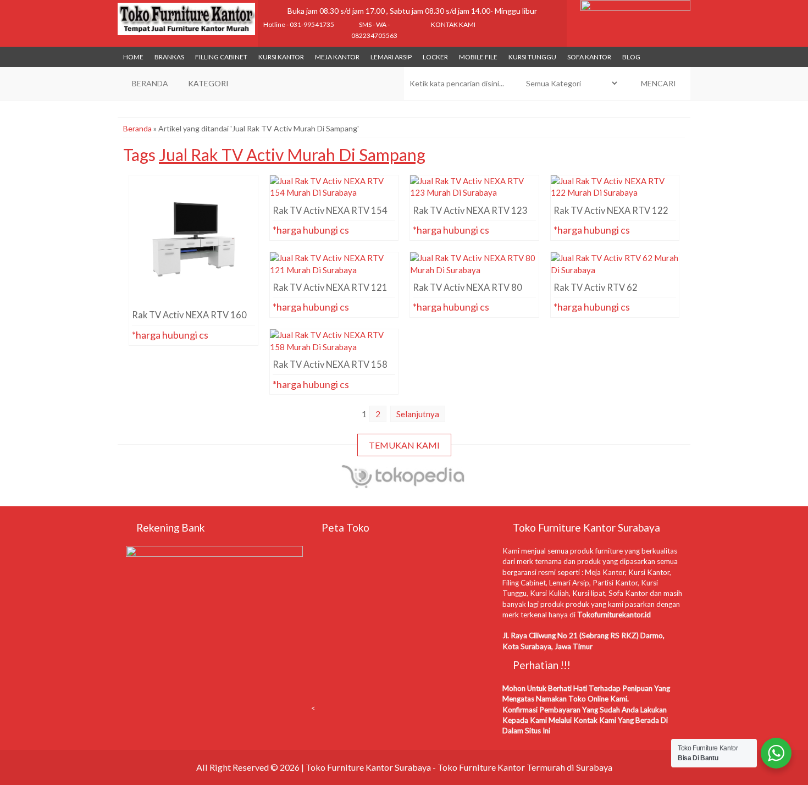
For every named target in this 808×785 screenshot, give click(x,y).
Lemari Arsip (391, 57)
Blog (631, 57)
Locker (435, 57)
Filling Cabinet (221, 57)
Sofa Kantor (589, 57)
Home (133, 57)
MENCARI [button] (657, 83)
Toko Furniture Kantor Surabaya (368, 767)
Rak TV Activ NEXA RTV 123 (474, 195)
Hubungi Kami (196, 283)
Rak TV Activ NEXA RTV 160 (193, 195)
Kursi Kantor (281, 57)
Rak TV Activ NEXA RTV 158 (333, 349)
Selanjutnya (417, 414)
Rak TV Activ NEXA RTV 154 (333, 195)
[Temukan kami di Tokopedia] (403, 484)
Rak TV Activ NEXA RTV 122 (614, 195)
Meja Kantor (337, 57)
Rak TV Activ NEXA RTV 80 (474, 272)
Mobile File (478, 57)
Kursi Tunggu (532, 57)
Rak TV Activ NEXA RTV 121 (333, 272)
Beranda (137, 128)
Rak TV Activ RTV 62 (615, 272)
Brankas (169, 57)
